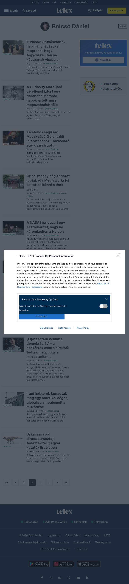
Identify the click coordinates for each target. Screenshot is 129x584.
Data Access (64, 328)
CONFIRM (42, 317)
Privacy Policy (82, 328)
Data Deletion (46, 328)
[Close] (119, 256)
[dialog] (64, 292)
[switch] (103, 306)
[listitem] (63, 299)
